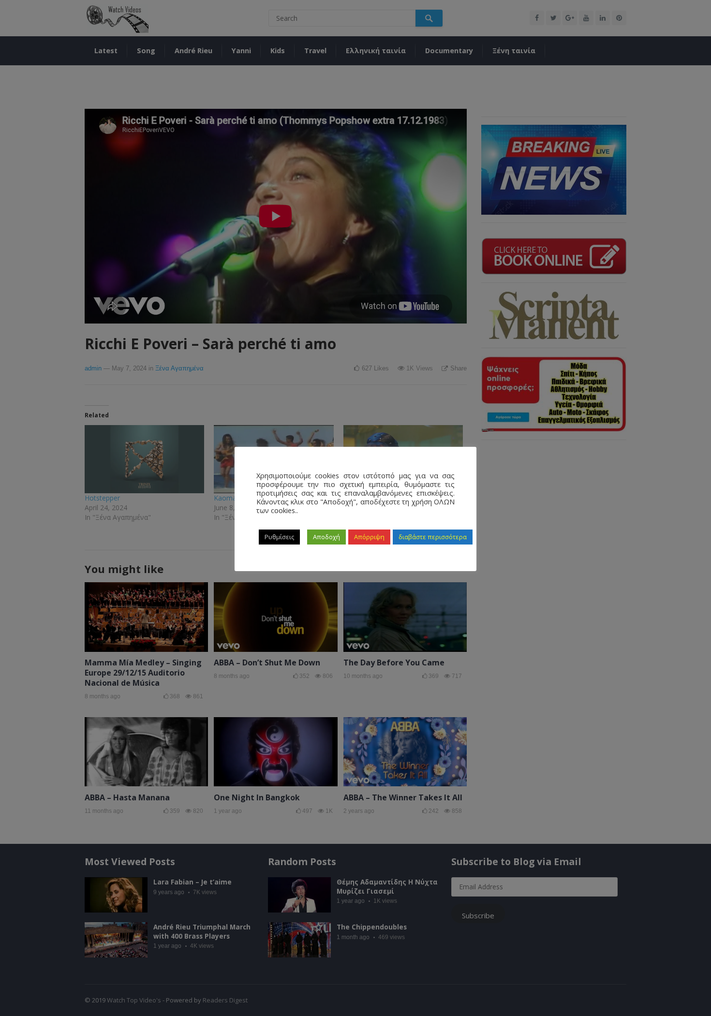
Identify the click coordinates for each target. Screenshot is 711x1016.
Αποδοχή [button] (326, 536)
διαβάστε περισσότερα (433, 536)
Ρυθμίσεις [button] (279, 536)
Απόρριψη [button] (369, 536)
